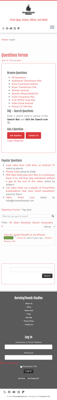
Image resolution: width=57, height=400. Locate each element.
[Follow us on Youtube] (11, 28)
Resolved (26, 222)
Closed (35, 222)
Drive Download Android (25, 83)
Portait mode (13, 171)
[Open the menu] (52, 27)
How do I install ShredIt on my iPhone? (24, 234)
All (10, 222)
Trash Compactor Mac (23, 96)
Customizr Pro (44, 396)
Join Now (21, 378)
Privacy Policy (29, 321)
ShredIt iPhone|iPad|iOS (25, 93)
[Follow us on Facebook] (8, 28)
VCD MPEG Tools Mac (24, 100)
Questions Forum (14, 55)
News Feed (29, 310)
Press (29, 314)
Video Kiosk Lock (20, 197)
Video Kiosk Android (22, 103)
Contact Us (33, 135)
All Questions (19, 77)
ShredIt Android (20, 90)
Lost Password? (33, 378)
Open (16, 222)
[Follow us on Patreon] (19, 28)
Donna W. (21, 238)
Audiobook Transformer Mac (27, 80)
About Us (28, 303)
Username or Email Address (28, 342)
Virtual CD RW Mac (22, 106)
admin (18, 60)
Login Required (15, 140)
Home (4, 39)
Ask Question (16, 135)
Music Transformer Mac (24, 87)
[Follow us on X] (15, 28)
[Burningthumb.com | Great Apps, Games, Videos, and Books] (28, 9)
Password (28, 352)
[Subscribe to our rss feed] (4, 28)
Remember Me (29, 366)
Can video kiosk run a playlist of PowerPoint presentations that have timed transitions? (30, 189)
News (29, 307)
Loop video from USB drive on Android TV (30, 165)
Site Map (29, 317)
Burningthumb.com (20, 396)
